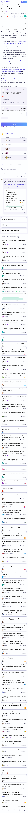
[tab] (4, 165)
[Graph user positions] (12, 16)
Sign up (24, 1)
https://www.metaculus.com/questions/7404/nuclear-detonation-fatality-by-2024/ (13, 70)
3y (10, 179)
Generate (23, 113)
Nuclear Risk (5, 118)
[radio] (16, 16)
